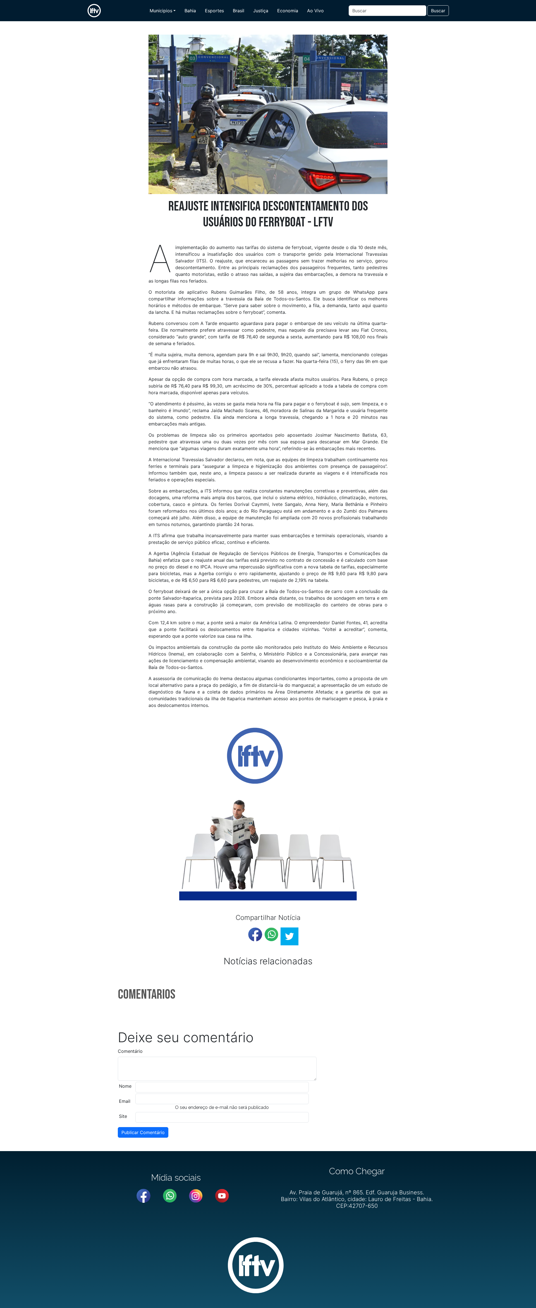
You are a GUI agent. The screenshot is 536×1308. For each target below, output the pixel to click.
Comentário (130, 1051)
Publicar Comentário (143, 1132)
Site (123, 1116)
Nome (125, 1086)
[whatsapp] (271, 934)
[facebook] (255, 934)
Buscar (438, 10)
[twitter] (289, 936)
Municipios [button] (161, 10)
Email (124, 1101)
